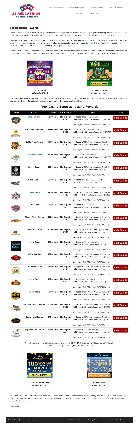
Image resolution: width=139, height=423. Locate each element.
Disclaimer (82, 420)
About (69, 420)
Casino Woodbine (34, 154)
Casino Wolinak (34, 117)
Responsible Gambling (102, 420)
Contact (75, 420)
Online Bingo (94, 13)
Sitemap (123, 420)
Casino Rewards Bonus (76, 7)
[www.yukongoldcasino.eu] (99, 85)
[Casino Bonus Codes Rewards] (27, 10)
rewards (92, 43)
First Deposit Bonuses (95, 7)
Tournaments (79, 13)
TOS (112, 420)
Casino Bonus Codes (56, 7)
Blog (117, 420)
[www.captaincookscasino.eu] (40, 377)
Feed (129, 420)
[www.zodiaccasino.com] (40, 85)
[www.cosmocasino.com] (99, 377)
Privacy (90, 420)
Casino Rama (34, 192)
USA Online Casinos (117, 7)
